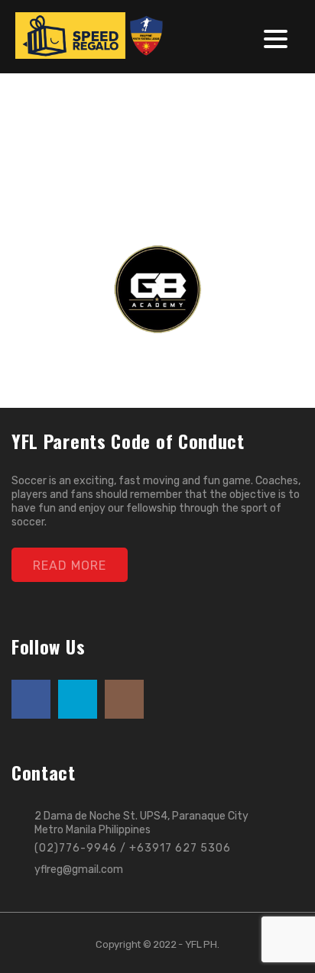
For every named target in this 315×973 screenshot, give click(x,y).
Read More (69, 565)
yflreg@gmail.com (78, 869)
